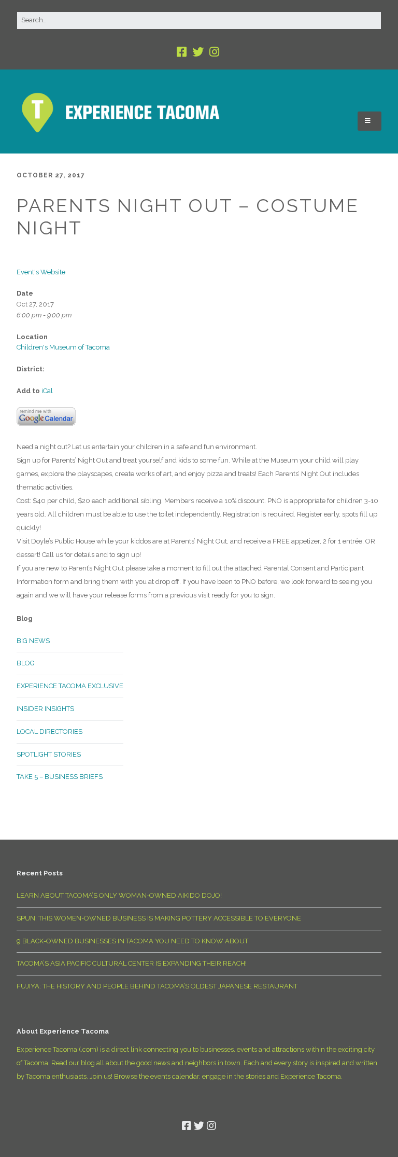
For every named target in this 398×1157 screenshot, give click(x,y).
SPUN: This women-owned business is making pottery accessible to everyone (159, 918)
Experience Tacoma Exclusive (70, 686)
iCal (47, 391)
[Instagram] (214, 52)
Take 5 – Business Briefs (60, 776)
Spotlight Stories (49, 754)
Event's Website (41, 272)
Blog (26, 663)
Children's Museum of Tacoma (63, 347)
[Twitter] (198, 52)
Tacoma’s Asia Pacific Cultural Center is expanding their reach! (132, 963)
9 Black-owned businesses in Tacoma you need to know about (132, 941)
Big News (33, 641)
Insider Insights (45, 709)
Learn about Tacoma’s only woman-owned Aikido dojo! (119, 895)
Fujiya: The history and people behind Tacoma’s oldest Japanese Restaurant (157, 986)
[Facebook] (183, 52)
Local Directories (49, 731)
